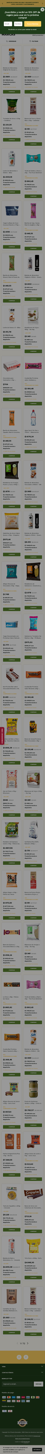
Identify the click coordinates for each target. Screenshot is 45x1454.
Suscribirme (32, 23)
